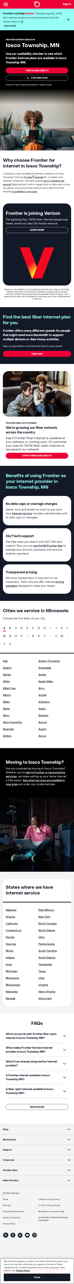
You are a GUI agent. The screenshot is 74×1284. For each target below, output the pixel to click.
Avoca (42, 736)
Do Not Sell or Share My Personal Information (53, 1218)
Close (37, 1277)
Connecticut (13, 930)
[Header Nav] (6, 4)
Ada (5, 661)
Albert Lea (9, 688)
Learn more (10, 25)
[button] (68, 19)
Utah (41, 978)
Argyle (42, 695)
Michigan (11, 971)
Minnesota (12, 978)
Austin (42, 729)
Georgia (11, 944)
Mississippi (13, 985)
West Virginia (46, 991)
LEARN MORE (37, 230)
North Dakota (46, 930)
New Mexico (46, 910)
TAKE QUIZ (37, 353)
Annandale (44, 668)
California (12, 923)
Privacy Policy (23, 1270)
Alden (6, 702)
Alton (6, 715)
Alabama (11, 910)
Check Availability (37, 70)
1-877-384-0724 (39, 77)
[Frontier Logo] (37, 4)
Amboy (7, 736)
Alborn (7, 695)
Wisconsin (45, 998)
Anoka (42, 674)
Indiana (10, 957)
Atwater (43, 715)
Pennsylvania (46, 944)
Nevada (10, 998)
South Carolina (47, 951)
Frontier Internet (34, 177)
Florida (10, 937)
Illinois (9, 951)
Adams (7, 668)
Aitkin (6, 681)
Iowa (9, 964)
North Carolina (47, 923)
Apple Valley (45, 681)
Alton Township (12, 722)
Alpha (6, 709)
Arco (41, 688)
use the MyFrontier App (48, 546)
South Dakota (46, 957)
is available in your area (24, 191)
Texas (42, 971)
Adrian (7, 674)
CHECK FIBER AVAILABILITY (37, 455)
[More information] (22, 21)
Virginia (43, 985)
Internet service (22, 513)
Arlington (44, 702)
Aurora (42, 722)
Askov (42, 709)
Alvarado (8, 729)
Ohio (41, 937)
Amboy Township (49, 661)
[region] (37, 1271)
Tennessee (45, 964)
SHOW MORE (37, 1107)
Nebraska (12, 991)
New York (44, 917)
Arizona (10, 917)
